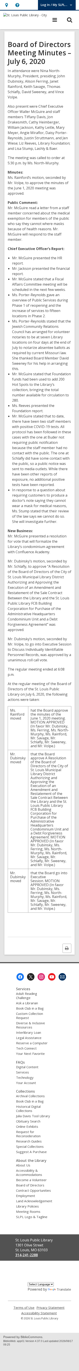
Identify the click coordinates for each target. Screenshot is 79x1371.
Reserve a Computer (32, 1043)
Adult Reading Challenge (26, 995)
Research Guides (29, 1141)
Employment (25, 1195)
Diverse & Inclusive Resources (30, 1025)
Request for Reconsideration (28, 1134)
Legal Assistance (28, 1038)
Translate (64, 1289)
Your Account (26, 1083)
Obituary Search (28, 1121)
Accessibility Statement (39, 1313)
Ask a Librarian (27, 1003)
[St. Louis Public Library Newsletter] (62, 977)
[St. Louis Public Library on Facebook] (20, 977)
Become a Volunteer (31, 1180)
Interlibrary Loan (28, 1032)
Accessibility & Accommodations (29, 1172)
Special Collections (30, 1146)
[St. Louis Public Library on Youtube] (52, 977)
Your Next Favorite (30, 1053)
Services (22, 1072)
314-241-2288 (26, 1255)
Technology (25, 1077)
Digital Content (27, 1067)
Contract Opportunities (33, 1190)
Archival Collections (30, 1096)
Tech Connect (26, 1048)
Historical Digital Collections (28, 1108)
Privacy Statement (50, 1308)
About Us (23, 1165)
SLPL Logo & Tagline (31, 1217)
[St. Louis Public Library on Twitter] (30, 977)
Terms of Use (23, 1308)
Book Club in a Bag (30, 1008)
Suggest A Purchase (31, 1152)
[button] (6, 5)
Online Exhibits (27, 1126)
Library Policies (27, 1206)
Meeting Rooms (28, 1211)
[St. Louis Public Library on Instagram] (41, 977)
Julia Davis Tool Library (33, 1116)
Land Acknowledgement (34, 1201)
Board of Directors (30, 1185)
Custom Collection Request (29, 1015)
